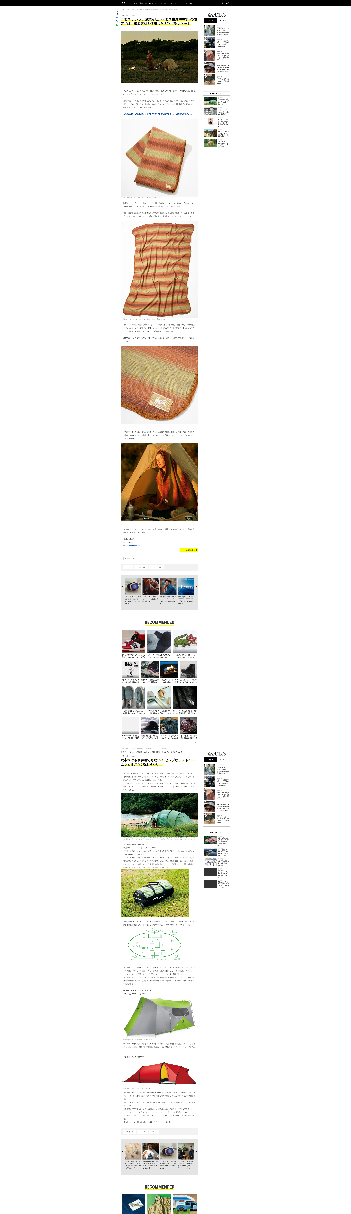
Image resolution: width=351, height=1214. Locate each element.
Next (197, 586)
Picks (127, 9)
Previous (122, 586)
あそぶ (127, 748)
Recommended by (190, 742)
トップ (122, 9)
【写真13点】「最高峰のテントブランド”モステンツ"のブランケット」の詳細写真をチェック (158, 114)
